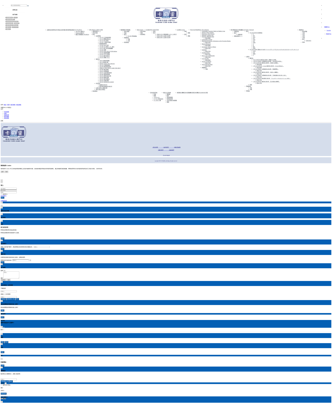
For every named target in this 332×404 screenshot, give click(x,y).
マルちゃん (157, 97)
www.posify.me (6, 177)
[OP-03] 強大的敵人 (104, 79)
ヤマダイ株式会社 (158, 99)
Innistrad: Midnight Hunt (208, 36)
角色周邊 (304, 31)
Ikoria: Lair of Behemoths (208, 55)
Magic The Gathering (203, 29)
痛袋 (168, 102)
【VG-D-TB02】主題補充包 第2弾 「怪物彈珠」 (266, 69)
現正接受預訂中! (53, 30)
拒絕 (6, 171)
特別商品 (95, 91)
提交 (2, 249)
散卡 (94, 34)
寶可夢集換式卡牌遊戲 (237, 30)
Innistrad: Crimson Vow (207, 35)
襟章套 (168, 94)
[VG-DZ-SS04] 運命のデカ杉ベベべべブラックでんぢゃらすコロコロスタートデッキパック (274, 49)
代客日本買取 (195, 92)
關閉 (2, 238)
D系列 (247, 56)
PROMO (98, 83)
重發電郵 (4, 381)
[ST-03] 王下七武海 (104, 54)
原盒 (154, 31)
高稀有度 (240, 34)
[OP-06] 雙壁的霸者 (104, 74)
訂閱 (2, 365)
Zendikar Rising (206, 52)
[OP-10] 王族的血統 (104, 65)
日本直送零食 (153, 92)
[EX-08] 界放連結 (132, 36)
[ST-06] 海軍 (102, 50)
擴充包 (251, 58)
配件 (168, 95)
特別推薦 (6, 111)
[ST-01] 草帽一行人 (104, 57)
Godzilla (179, 29)
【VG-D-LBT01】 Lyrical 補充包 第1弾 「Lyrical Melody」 (268, 66)
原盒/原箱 (126, 31)
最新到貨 (6, 115)
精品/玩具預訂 (62, 30)
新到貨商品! (69, 30)
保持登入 (5, 194)
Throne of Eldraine (206, 61)
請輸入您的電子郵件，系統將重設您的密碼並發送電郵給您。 (17, 247)
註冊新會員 (4, 200)
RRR (254, 48)
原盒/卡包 (207, 42)
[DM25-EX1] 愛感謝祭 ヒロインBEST (167, 34)
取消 (6, 342)
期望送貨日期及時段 (6, 260)
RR (254, 46)
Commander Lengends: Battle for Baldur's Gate (213, 31)
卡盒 (129, 40)
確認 (9, 280)
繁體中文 (327, 27)
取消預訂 (3, 280)
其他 (303, 42)
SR (254, 35)
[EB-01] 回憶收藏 (104, 71)
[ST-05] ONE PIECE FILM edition (108, 51)
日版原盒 (236, 31)
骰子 (303, 39)
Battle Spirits (140, 29)
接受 (2, 171)
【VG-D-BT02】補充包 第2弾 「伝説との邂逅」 (266, 72)
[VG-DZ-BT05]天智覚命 (256, 32)
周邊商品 (126, 37)
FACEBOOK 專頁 (203, 92)
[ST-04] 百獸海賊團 (104, 53)
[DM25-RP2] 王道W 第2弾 (163, 36)
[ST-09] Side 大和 (104, 45)
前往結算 (3, 393)
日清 (155, 94)
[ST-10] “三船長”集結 (105, 42)
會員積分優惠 (180, 92)
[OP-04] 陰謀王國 (104, 77)
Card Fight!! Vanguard (248, 29)
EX (254, 41)
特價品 (248, 91)
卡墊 (303, 36)
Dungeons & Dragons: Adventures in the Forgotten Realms (216, 41)
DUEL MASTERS (154, 29)
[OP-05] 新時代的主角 (105, 76)
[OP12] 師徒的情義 (104, 60)
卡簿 (303, 37)
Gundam (148, 29)
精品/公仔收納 (167, 92)
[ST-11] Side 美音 (104, 40)
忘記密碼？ (4, 195)
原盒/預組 (95, 32)
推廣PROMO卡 (103, 85)
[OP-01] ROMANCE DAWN (106, 82)
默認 (5, 104)
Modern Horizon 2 (206, 44)
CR (254, 52)
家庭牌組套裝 (103, 43)
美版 (189, 32)
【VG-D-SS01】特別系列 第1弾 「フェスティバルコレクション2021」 (272, 78)
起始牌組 (98, 36)
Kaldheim (204, 49)
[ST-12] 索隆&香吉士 (105, 39)
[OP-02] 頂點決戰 (104, 80)
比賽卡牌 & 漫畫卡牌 (101, 88)
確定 (2, 342)
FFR (254, 39)
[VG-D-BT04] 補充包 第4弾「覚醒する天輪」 (265, 59)
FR (254, 38)
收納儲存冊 (170, 99)
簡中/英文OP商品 (100, 89)
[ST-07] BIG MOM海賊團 (106, 48)
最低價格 (18, 104)
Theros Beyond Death (207, 64)
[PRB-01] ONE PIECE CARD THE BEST (110, 68)
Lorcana (183, 29)
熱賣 (8, 104)
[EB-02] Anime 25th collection (107, 63)
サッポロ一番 (157, 100)
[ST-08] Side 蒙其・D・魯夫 (106, 46)
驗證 (11, 381)
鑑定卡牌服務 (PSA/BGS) (82, 34)
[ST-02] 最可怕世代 (104, 56)
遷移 (2, 310)
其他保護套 (170, 97)
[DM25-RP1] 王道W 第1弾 (163, 37)
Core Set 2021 (205, 58)
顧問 (2, 270)
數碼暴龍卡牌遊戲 (125, 30)
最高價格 (13, 104)
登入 (2, 197)
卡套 (129, 39)
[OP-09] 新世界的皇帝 (105, 66)
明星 (155, 95)
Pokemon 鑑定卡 (80, 33)
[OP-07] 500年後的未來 (105, 72)
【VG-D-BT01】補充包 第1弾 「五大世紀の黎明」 (266, 81)
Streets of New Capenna (208, 32)
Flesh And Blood (194, 29)
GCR (254, 51)
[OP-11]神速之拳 (103, 62)
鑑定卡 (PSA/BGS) (77, 30)
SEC (254, 37)
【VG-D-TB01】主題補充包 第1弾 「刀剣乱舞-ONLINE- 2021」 (270, 75)
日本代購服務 (187, 92)
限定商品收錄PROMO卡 (105, 86)
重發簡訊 (11, 299)
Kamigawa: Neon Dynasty (208, 34)
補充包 (98, 59)
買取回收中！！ (97, 31)
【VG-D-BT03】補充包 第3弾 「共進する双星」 (266, 63)
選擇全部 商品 (6, 385)
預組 (125, 33)
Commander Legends (207, 39)
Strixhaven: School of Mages (209, 47)
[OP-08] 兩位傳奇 (104, 69)
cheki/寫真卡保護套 (172, 100)
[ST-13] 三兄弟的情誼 (105, 37)
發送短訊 (3, 299)
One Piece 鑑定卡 (80, 31)
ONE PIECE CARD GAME (96, 29)
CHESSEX (308, 40)
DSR (254, 42)
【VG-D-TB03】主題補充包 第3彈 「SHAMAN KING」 (267, 61)
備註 (2, 278)
